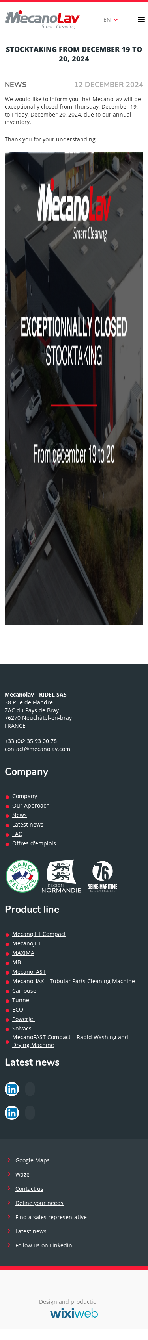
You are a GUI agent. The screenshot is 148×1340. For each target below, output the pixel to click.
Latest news (27, 824)
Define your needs (39, 1203)
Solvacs (22, 1028)
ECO (17, 1009)
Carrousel (25, 990)
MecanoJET (26, 943)
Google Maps (32, 1160)
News (15, 84)
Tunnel (21, 1000)
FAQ (17, 834)
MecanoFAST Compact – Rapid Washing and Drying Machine (70, 1041)
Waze (22, 1174)
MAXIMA (23, 952)
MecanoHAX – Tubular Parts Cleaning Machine (73, 981)
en (111, 19)
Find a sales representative (51, 1217)
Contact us (29, 1188)
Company (24, 796)
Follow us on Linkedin (43, 1245)
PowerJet (23, 1019)
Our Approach (31, 805)
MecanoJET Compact (39, 934)
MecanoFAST (29, 971)
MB (16, 962)
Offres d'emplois (34, 843)
